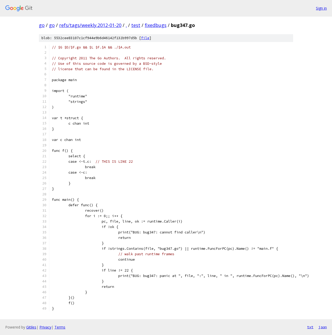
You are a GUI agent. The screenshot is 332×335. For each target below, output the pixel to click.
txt (310, 327)
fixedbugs (156, 25)
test (135, 25)
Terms (59, 327)
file (145, 38)
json (323, 327)
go (42, 25)
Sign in (321, 8)
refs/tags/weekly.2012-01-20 (90, 25)
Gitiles (31, 327)
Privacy (45, 327)
